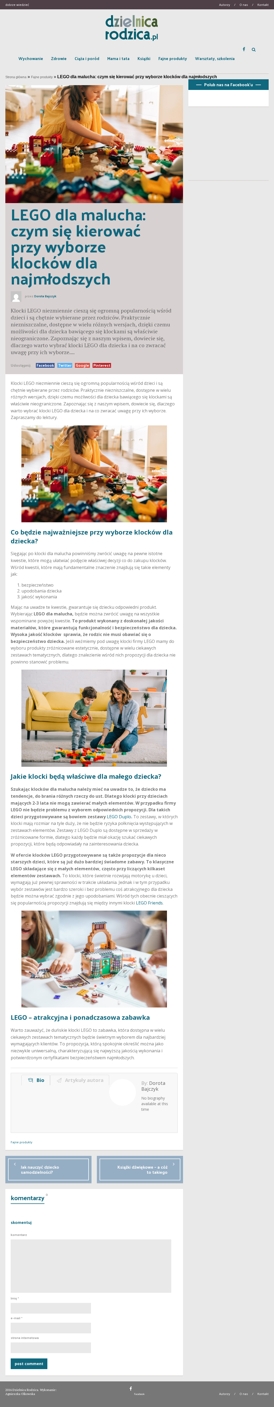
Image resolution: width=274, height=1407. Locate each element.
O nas (243, 4)
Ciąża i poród (87, 58)
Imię (15, 1298)
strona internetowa (25, 1338)
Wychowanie (30, 58)
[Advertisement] (228, 145)
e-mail (16, 1318)
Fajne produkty (172, 58)
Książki (144, 58)
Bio (39, 1080)
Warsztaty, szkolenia (215, 58)
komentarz (19, 1235)
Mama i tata (118, 58)
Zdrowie (59, 58)
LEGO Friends (149, 903)
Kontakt (263, 4)
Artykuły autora (83, 1080)
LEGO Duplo (119, 817)
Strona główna (15, 77)
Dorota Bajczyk (45, 296)
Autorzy (224, 4)
